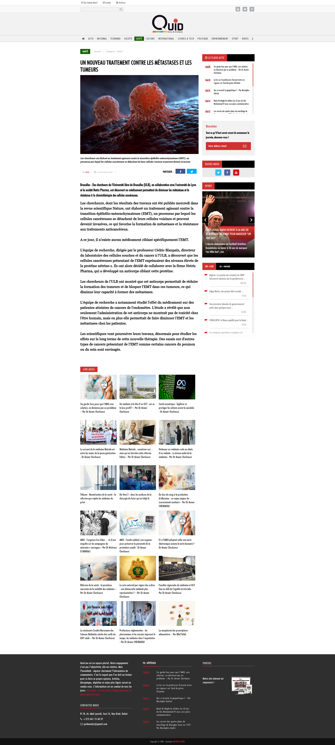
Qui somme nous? (90, 2)
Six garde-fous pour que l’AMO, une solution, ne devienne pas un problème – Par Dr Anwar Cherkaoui (98, 407)
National (102, 38)
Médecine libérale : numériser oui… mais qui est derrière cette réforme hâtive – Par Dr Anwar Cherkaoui (136, 453)
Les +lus (209, 266)
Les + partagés (224, 266)
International (166, 38)
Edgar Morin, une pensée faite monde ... (227, 293)
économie (116, 38)
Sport (235, 38)
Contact (108, 2)
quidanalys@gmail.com (95, 724)
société (128, 38)
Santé (139, 38)
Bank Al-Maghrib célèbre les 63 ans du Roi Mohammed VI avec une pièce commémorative (173, 711)
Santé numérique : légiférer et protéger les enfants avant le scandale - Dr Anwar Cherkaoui (176, 407)
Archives (121, 2)
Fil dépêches (149, 663)
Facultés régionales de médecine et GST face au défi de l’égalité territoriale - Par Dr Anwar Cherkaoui (177, 589)
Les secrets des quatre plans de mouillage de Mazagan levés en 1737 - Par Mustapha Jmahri (174, 724)
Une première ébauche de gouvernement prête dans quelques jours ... (227, 307)
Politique (203, 38)
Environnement (220, 38)
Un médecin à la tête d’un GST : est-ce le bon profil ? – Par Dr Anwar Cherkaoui (137, 407)
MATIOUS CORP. (179, 741)
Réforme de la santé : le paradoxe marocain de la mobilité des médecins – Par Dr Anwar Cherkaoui (98, 589)
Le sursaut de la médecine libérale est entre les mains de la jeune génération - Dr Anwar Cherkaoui (98, 453)
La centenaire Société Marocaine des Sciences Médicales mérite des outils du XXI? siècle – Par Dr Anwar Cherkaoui (98, 634)
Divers (245, 38)
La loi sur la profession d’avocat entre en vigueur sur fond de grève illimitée (174, 688)
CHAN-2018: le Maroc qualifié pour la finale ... (228, 322)
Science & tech (186, 38)
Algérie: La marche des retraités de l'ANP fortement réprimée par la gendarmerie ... (227, 278)
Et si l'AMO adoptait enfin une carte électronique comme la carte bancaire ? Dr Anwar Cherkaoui (176, 543)
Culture (150, 38)
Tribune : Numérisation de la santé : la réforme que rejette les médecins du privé (98, 498)
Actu (91, 38)
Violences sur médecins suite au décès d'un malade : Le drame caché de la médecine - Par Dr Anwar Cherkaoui (176, 453)
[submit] (121, 9)
